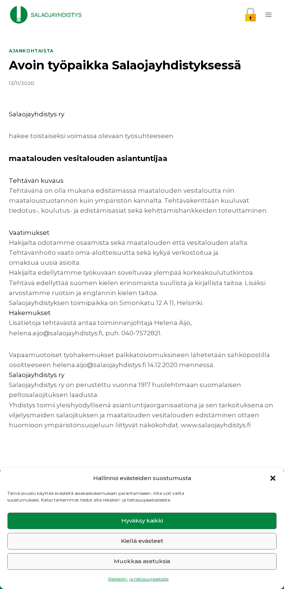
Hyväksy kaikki (142, 520)
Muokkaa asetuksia (142, 561)
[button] (273, 478)
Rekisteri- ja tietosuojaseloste (138, 579)
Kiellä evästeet (142, 540)
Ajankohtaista (31, 51)
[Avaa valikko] (268, 14)
